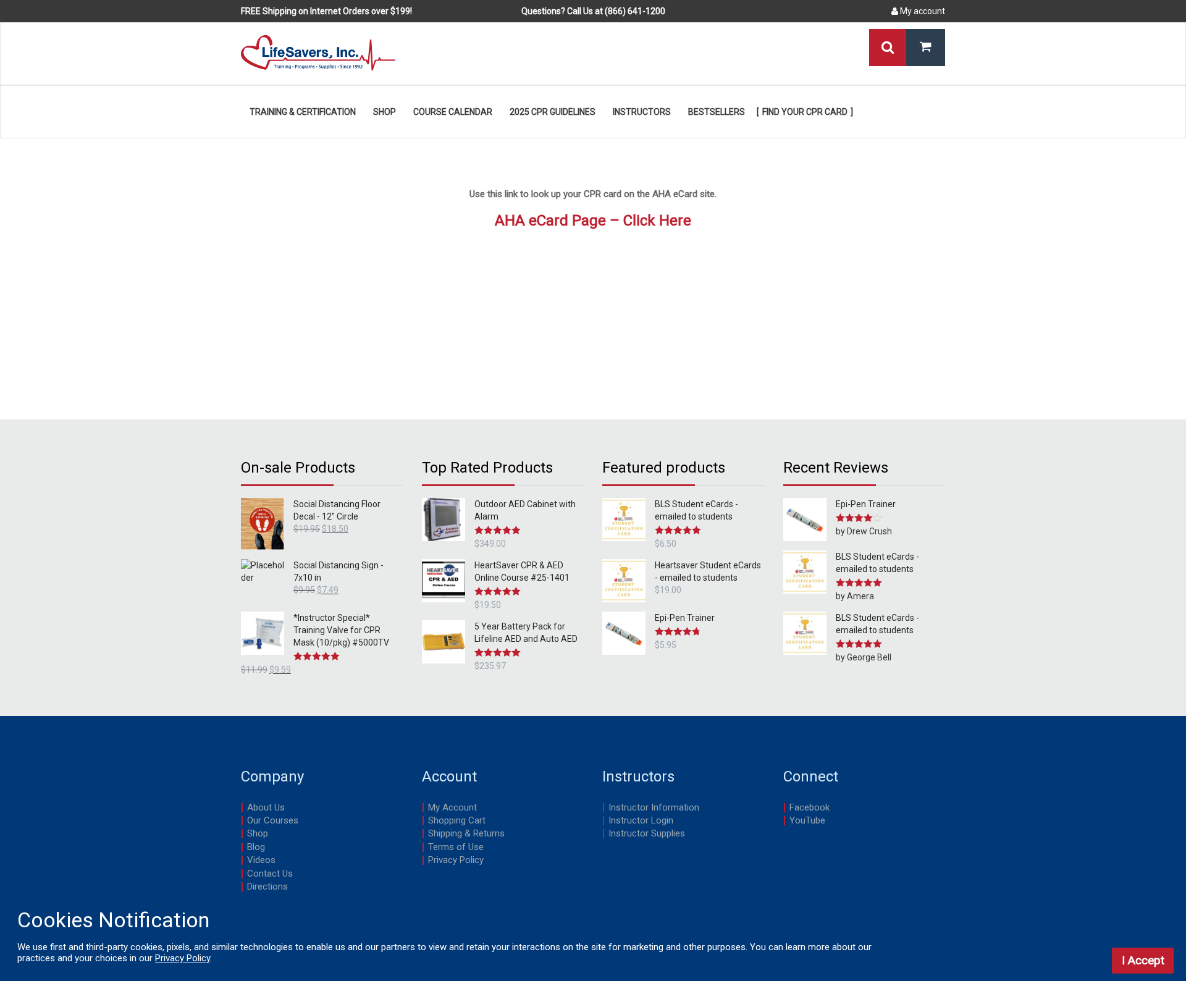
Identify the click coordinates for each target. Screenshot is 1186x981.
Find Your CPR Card (804, 112)
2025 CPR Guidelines (552, 112)
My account (921, 11)
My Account (452, 807)
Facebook (809, 807)
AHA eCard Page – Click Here (593, 220)
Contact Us (270, 873)
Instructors (642, 112)
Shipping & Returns (466, 833)
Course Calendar (452, 112)
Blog (256, 847)
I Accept (1143, 960)
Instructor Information (653, 807)
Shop (384, 112)
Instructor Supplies (646, 833)
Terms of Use (456, 847)
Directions (267, 886)
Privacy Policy (456, 859)
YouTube (807, 820)
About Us (266, 807)
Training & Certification (303, 112)
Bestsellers (716, 112)
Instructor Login (640, 820)
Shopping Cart (457, 820)
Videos (261, 859)
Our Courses (272, 820)
